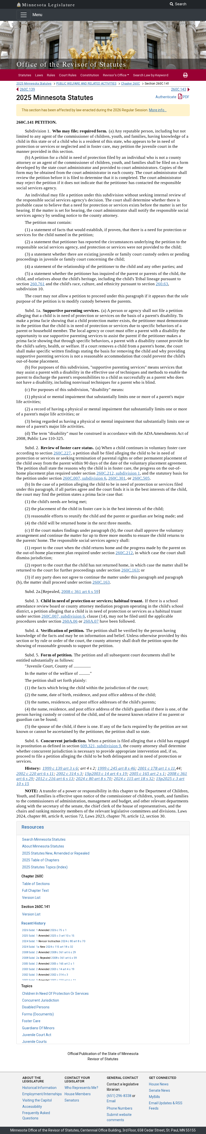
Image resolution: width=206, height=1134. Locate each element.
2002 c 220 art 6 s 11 (63, 980)
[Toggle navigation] (24, 15)
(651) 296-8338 (119, 1096)
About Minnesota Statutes (43, 846)
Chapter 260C (130, 83)
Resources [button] (33, 827)
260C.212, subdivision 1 (118, 473)
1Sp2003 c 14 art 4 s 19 (106, 773)
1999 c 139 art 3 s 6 (60, 768)
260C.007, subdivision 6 (84, 478)
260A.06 (70, 621)
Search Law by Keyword (150, 75)
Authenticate (166, 97)
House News (159, 1084)
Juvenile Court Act (36, 1035)
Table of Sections (36, 884)
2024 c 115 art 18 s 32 (59, 946)
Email (111, 1101)
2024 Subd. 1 (30, 941)
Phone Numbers (119, 1108)
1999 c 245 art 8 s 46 (116, 768)
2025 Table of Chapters (40, 860)
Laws (39, 75)
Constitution (89, 75)
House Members (78, 1094)
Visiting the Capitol (37, 1100)
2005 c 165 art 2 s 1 (62, 963)
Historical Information (39, 1088)
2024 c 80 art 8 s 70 (73, 941)
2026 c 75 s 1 (58, 930)
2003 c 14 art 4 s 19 (62, 969)
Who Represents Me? (81, 1088)
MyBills (154, 1097)
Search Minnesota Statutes (44, 839)
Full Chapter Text (35, 891)
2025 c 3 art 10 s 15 (62, 935)
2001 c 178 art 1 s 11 (156, 768)
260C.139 (27, 89)
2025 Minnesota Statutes (34, 83)
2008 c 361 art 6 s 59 (64, 958)
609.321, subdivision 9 (100, 745)
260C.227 (62, 453)
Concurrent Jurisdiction (40, 1000)
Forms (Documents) (38, 1014)
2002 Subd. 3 (30, 974)
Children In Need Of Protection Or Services (55, 993)
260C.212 (124, 552)
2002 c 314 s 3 (59, 974)
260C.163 (130, 570)
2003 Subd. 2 (30, 969)
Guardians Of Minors (38, 1028)
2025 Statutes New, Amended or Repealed (55, 853)
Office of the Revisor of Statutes (71, 64)
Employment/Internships (42, 1094)
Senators (72, 1100)
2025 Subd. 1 (30, 935)
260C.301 (117, 478)
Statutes (24, 75)
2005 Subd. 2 (30, 963)
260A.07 (91, 621)
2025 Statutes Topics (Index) (45, 867)
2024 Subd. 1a (30, 946)
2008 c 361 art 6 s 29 (63, 952)
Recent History (33, 923)
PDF (185, 97)
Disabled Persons (35, 1007)
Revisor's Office (114, 75)
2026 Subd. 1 (30, 930)
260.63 (162, 283)
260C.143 (178, 89)
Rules (51, 75)
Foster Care (31, 1021)
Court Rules (67, 75)
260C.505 (141, 478)
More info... (158, 110)
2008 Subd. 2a (30, 958)
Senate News (159, 1090)
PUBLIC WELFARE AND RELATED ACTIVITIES (86, 83)
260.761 (37, 283)
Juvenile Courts (34, 1042)
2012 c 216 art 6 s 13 (54, 778)
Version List (31, 898)
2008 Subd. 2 (30, 952)
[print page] (185, 75)
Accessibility (32, 1107)
